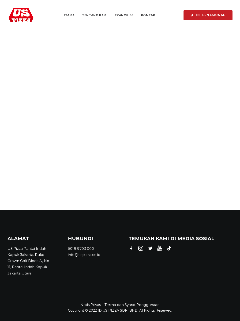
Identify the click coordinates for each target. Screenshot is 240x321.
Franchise (124, 15)
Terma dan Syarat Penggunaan (132, 304)
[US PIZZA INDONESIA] (21, 15)
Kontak (148, 15)
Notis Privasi (90, 304)
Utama (69, 15)
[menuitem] (68, 15)
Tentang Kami (94, 15)
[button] (131, 249)
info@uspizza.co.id (84, 254)
